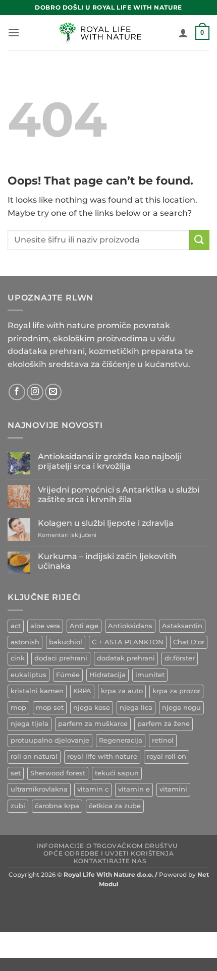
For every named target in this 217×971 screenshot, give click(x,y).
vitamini (173, 789)
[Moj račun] (183, 33)
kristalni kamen (37, 691)
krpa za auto (122, 691)
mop (18, 707)
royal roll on (166, 756)
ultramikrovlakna (39, 789)
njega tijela (29, 723)
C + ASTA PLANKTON (128, 642)
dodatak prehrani (126, 658)
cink (18, 658)
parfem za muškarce (93, 723)
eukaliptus (28, 675)
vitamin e (134, 789)
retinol (163, 740)
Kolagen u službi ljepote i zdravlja (106, 523)
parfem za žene (163, 723)
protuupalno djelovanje (50, 740)
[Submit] (199, 240)
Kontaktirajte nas (110, 861)
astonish (25, 642)
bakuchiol (65, 642)
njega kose (91, 707)
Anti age (84, 626)
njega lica (136, 707)
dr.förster (180, 658)
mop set (50, 707)
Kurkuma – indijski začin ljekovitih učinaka (107, 561)
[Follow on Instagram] (35, 392)
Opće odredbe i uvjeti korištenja (108, 853)
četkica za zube (115, 806)
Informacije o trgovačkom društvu (107, 845)
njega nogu (181, 707)
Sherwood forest (57, 773)
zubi (18, 806)
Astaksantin (182, 626)
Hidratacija (107, 675)
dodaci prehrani (60, 658)
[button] (14, 32)
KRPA (82, 691)
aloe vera (45, 626)
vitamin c (92, 789)
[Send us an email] (53, 392)
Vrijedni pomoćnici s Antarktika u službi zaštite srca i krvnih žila (118, 494)
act (16, 626)
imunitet (150, 675)
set (16, 773)
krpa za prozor (176, 691)
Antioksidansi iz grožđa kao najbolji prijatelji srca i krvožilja (110, 461)
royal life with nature (102, 756)
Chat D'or (188, 642)
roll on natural (34, 756)
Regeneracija (120, 740)
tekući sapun (117, 773)
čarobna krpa (57, 806)
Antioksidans (130, 626)
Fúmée (68, 675)
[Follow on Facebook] (17, 392)
